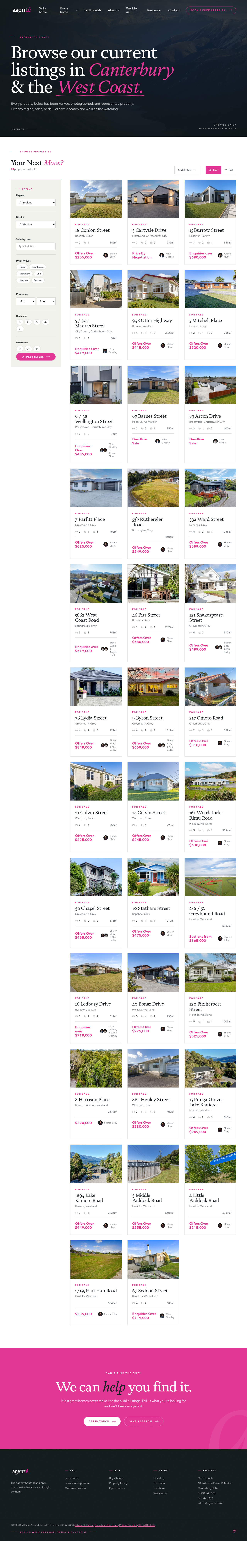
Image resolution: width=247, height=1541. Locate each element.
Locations (159, 1488)
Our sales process (75, 1488)
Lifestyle (23, 280)
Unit (38, 273)
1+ (20, 322)
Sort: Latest (185, 170)
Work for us (132, 10)
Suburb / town (23, 239)
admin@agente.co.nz (210, 1503)
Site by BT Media (146, 1525)
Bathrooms (22, 342)
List (231, 170)
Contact (173, 10)
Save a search (140, 1421)
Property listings (118, 1483)
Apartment (24, 273)
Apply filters (33, 356)
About (112, 10)
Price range (22, 294)
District (20, 217)
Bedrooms (21, 316)
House (22, 266)
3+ (37, 322)
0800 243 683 (207, 1493)
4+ (45, 322)
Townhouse (38, 266)
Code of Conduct (128, 1525)
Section (38, 280)
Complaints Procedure (106, 1525)
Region (20, 195)
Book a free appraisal (208, 10)
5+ (20, 328)
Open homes (117, 1488)
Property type (23, 260)
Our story (159, 1478)
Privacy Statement (84, 1525)
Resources (154, 10)
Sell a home (43, 10)
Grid (215, 170)
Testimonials (92, 10)
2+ (28, 322)
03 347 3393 (205, 1498)
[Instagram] (234, 1532)
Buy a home (64, 10)
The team (159, 1483)
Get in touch (99, 1421)
